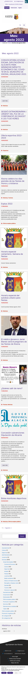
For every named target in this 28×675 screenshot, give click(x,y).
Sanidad (6, 585)
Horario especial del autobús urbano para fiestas (10, 297)
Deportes (5, 150)
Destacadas (6, 597)
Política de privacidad (15, 658)
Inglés (20, 7)
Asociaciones (5, 548)
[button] (20, 25)
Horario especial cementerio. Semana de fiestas (12, 253)
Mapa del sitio (15, 662)
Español (7, 7)
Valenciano (14, 7)
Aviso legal (15, 656)
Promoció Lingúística (9, 601)
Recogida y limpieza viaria (11, 583)
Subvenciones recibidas (9, 606)
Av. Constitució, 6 (8, 653)
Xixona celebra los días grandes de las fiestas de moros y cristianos (12, 181)
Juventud (4, 557)
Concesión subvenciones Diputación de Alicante (12, 434)
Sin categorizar (6, 618)
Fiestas (5, 404)
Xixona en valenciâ (9, 590)
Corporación (6, 594)
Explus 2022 (6, 204)
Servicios (5, 604)
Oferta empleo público (9, 223)
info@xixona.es (19, 1)
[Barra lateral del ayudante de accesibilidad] (26, 1)
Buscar (22, 536)
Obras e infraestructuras (11, 580)
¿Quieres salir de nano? (11, 388)
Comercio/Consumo (9, 564)
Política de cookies (15, 660)
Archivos (4, 628)
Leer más (4, 100)
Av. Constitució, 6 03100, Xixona (14, 4)
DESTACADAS (6, 555)
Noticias (5, 105)
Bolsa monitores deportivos (13, 498)
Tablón (5, 608)
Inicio (9, 43)
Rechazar (10, 672)
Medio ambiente (8, 578)
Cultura (4, 550)
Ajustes (16, 672)
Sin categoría (5, 615)
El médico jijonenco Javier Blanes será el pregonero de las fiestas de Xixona (14, 341)
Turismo (10, 197)
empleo (6, 571)
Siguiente (8, 528)
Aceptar (4, 672)
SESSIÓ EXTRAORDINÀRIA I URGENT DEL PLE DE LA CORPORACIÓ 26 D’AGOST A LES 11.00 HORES (13, 115)
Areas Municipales (8, 562)
